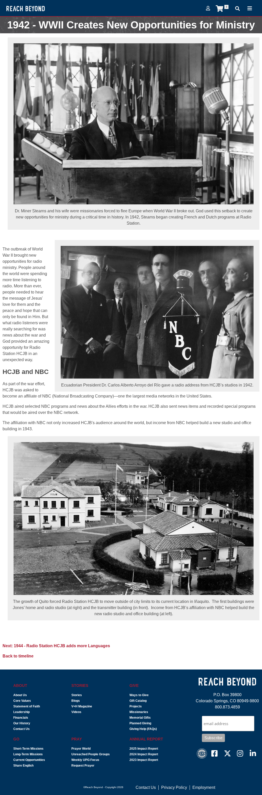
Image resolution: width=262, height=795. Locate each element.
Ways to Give (139, 695)
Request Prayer (82, 765)
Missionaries (138, 712)
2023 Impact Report (143, 760)
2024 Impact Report (143, 754)
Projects (135, 706)
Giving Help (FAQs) (143, 729)
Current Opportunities (29, 760)
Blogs (75, 701)
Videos (76, 712)
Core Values (22, 701)
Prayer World (81, 748)
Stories (76, 695)
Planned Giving (140, 723)
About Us (20, 695)
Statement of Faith (26, 706)
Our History (21, 723)
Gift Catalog (138, 701)
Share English (23, 765)
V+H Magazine (81, 706)
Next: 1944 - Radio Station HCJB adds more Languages (56, 646)
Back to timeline (18, 656)
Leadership (21, 712)
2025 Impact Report (143, 748)
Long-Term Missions (28, 754)
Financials (20, 717)
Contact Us (21, 729)
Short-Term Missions (28, 748)
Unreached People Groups (90, 754)
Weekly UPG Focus (85, 760)
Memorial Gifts (140, 717)
